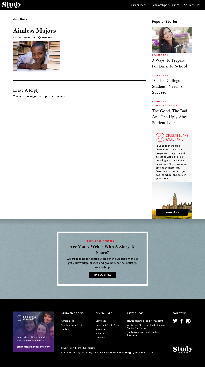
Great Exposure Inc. (144, 352)
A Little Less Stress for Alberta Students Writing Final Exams (146, 326)
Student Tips (192, 5)
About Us (100, 333)
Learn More (172, 212)
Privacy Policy (68, 347)
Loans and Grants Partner (108, 325)
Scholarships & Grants (165, 5)
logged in (35, 96)
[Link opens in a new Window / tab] (34, 332)
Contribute (101, 320)
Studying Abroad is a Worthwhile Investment (143, 333)
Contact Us (101, 337)
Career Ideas (139, 5)
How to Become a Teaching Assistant (145, 320)
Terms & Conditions (86, 347)
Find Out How (102, 274)
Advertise (100, 329)
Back (22, 18)
